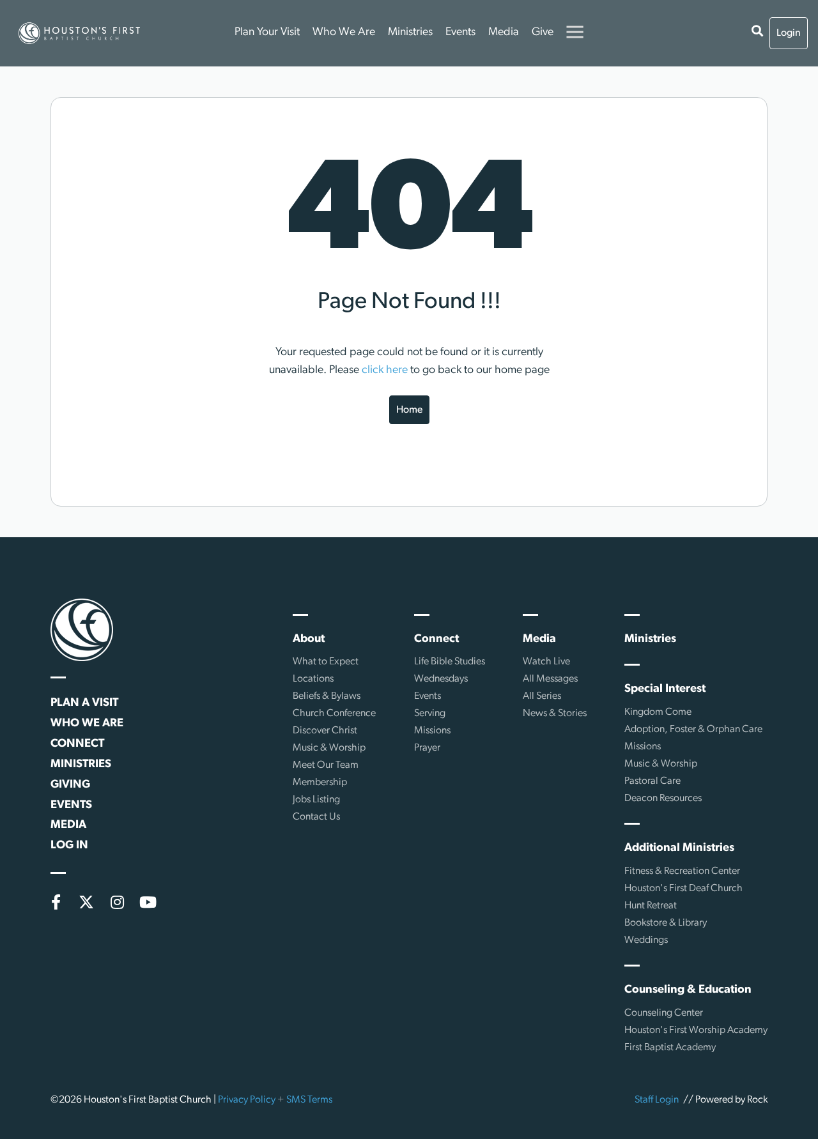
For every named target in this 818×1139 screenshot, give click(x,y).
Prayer (427, 748)
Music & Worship (329, 748)
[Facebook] (55, 902)
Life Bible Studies (449, 662)
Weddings (646, 940)
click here (385, 370)
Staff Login (657, 1100)
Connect (77, 744)
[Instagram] (117, 902)
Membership (320, 782)
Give (542, 32)
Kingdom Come (657, 712)
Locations (313, 679)
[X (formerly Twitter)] (86, 902)
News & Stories (555, 713)
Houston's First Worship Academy (696, 1030)
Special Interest (665, 689)
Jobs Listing (316, 800)
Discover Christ (325, 731)
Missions (432, 731)
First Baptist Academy (670, 1048)
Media (503, 32)
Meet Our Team (326, 765)
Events (460, 32)
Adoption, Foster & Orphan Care (693, 729)
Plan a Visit (84, 703)
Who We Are (344, 32)
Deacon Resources (663, 798)
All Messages (550, 679)
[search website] (757, 33)
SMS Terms (309, 1100)
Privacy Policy (246, 1100)
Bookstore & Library (665, 923)
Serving (429, 713)
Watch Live (546, 662)
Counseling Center (663, 1013)
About (309, 639)
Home (409, 410)
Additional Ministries (679, 848)
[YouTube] (147, 902)
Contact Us (316, 817)
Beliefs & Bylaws (326, 696)
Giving (70, 785)
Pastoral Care (652, 781)
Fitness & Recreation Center (682, 871)
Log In (69, 846)
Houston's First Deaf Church (683, 888)
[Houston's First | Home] (81, 630)
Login (788, 33)
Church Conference (334, 713)
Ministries (410, 32)
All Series (542, 696)
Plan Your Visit (267, 32)
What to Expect (326, 662)
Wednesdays (441, 679)
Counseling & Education (688, 990)
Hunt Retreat (650, 906)
